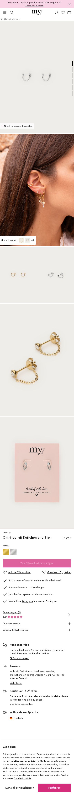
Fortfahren (54, 787)
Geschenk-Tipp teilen (59, 572)
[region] (37, 551)
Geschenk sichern (34, 5)
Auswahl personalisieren (19, 787)
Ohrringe (7, 533)
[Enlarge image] (37, 77)
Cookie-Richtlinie (22, 778)
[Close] (69, 4)
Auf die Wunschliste (19, 572)
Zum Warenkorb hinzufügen (37, 563)
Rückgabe (27, 601)
